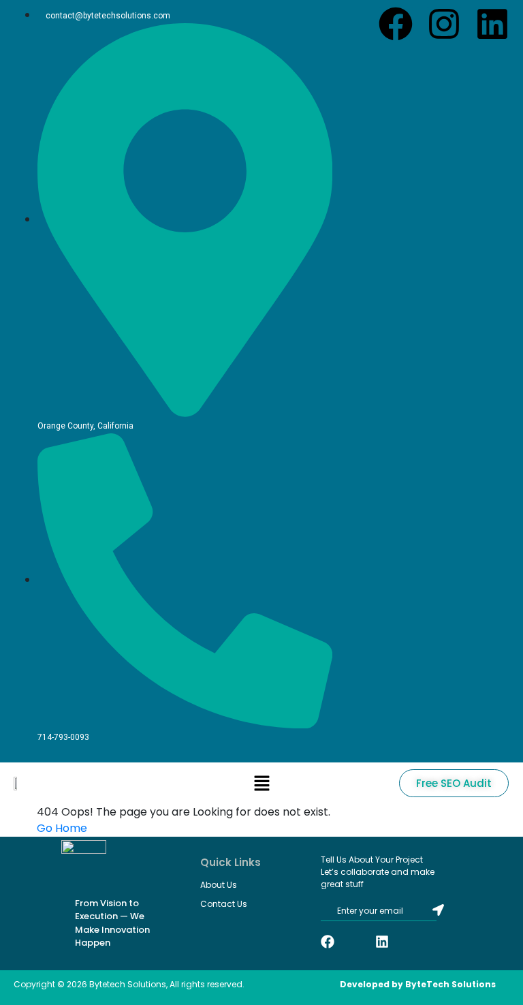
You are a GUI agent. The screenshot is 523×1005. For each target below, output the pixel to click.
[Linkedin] (492, 24)
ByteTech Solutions (450, 984)
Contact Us (223, 904)
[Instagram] (444, 24)
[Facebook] (396, 24)
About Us (218, 885)
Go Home (62, 828)
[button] (261, 783)
